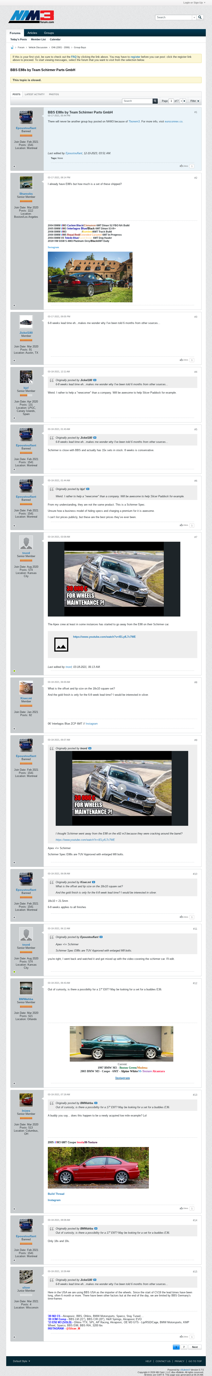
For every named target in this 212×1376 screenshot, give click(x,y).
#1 (195, 112)
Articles (32, 32)
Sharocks (26, 193)
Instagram (92, 723)
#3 (195, 316)
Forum (21, 47)
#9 (195, 740)
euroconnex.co (173, 121)
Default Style (20, 1361)
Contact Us (163, 1361)
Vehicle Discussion (38, 47)
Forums (15, 33)
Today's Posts (18, 39)
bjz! (26, 387)
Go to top (195, 1361)
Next (195, 1347)
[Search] (200, 17)
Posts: (23, 144)
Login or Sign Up (193, 2)
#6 (195, 480)
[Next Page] (184, 101)
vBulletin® (185, 1370)
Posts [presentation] (16, 94)
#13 (195, 1094)
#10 (195, 874)
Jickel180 (26, 332)
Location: (20, 148)
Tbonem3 (134, 121)
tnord (26, 553)
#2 (195, 177)
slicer (26, 1287)
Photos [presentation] (54, 94)
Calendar (55, 39)
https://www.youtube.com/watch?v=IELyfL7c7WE (104, 636)
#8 (195, 682)
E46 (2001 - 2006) (61, 47)
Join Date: (20, 141)
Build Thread (56, 1193)
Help (148, 1361)
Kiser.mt (26, 698)
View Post (94, 380)
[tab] (16, 94)
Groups (49, 32)
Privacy (179, 1361)
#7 (195, 537)
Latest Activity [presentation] (35, 94)
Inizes (26, 1110)
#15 (195, 1271)
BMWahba (26, 999)
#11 (195, 928)
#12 (195, 983)
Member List (38, 39)
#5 (195, 429)
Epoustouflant (26, 128)
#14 (195, 1220)
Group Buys (80, 47)
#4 (195, 371)
